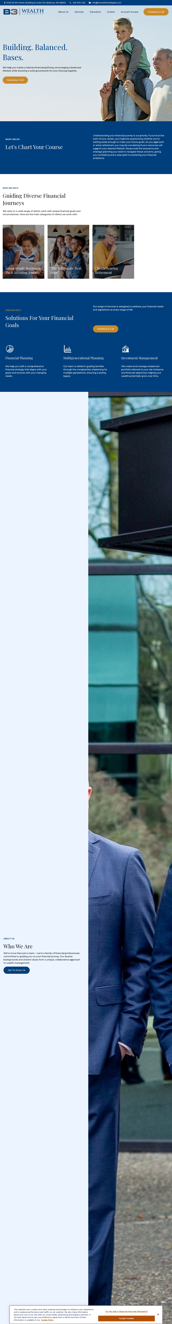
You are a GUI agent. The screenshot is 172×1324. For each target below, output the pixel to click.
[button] (63, 11)
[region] (86, 1314)
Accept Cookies (126, 1318)
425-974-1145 (79, 2)
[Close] (158, 1314)
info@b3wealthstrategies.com (106, 2)
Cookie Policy (47, 1320)
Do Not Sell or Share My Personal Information (126, 1311)
